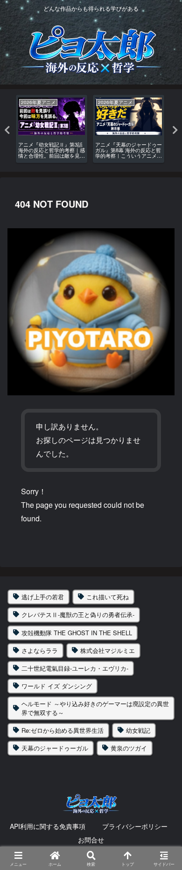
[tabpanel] (51, 129)
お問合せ (91, 839)
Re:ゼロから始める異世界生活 (62, 730)
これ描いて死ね (107, 596)
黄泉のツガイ (129, 748)
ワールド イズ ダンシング (56, 685)
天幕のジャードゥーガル (54, 748)
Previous (7, 130)
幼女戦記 (138, 730)
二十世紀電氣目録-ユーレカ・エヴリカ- (74, 668)
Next (175, 130)
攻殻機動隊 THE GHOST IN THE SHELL (76, 632)
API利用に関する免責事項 (47, 826)
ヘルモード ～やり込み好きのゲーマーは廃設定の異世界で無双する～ (95, 707)
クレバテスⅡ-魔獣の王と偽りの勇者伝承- (77, 614)
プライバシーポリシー (135, 826)
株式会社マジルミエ (107, 650)
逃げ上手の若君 (42, 596)
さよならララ (39, 650)
